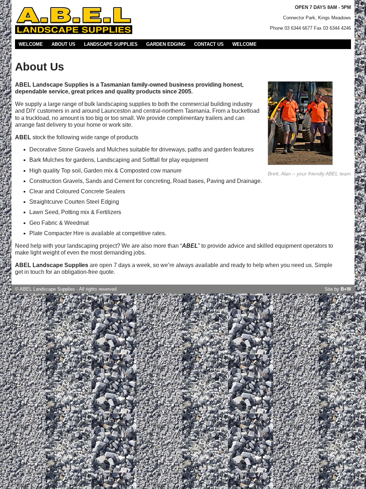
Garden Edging (166, 44)
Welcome (31, 44)
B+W (346, 289)
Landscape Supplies (111, 44)
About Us (63, 44)
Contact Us (209, 44)
